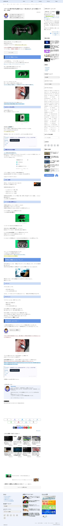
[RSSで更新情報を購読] (23, 397)
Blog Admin (13, 386)
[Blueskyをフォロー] (15, 397)
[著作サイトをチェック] (11, 397)
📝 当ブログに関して (56, 31)
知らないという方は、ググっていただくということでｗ (14, 64)
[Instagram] (48, 145)
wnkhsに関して (7, 497)
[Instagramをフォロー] (17, 397)
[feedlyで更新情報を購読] (21, 397)
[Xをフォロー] (12, 397)
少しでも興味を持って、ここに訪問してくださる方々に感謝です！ (51, 18)
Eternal (46, 70)
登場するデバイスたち (9, 499)
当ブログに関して (8, 496)
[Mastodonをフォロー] (14, 397)
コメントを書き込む (22, 487)
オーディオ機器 (7, 401)
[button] (33, 422)
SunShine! (47, 69)
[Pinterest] (57, 145)
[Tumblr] (54, 145)
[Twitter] (45, 145)
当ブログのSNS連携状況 (9, 500)
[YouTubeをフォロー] (18, 397)
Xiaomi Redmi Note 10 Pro (11, 102)
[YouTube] (51, 145)
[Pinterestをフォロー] (20, 397)
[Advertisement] (22, 411)
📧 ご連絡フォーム (56, 34)
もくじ (10, 52)
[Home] (56, 176)
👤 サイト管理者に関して (55, 33)
